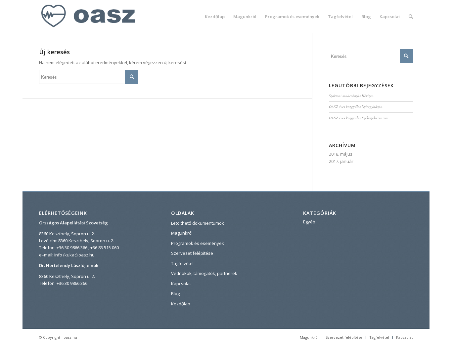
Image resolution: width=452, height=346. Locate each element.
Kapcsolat (181, 284)
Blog (175, 293)
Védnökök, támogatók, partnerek (204, 273)
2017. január (341, 161)
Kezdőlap (180, 304)
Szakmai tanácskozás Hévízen (351, 95)
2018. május (340, 154)
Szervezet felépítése (192, 253)
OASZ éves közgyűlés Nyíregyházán (356, 106)
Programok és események (197, 243)
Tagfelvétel (182, 263)
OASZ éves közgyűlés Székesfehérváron (358, 117)
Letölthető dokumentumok (197, 223)
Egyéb (309, 222)
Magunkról (182, 233)
